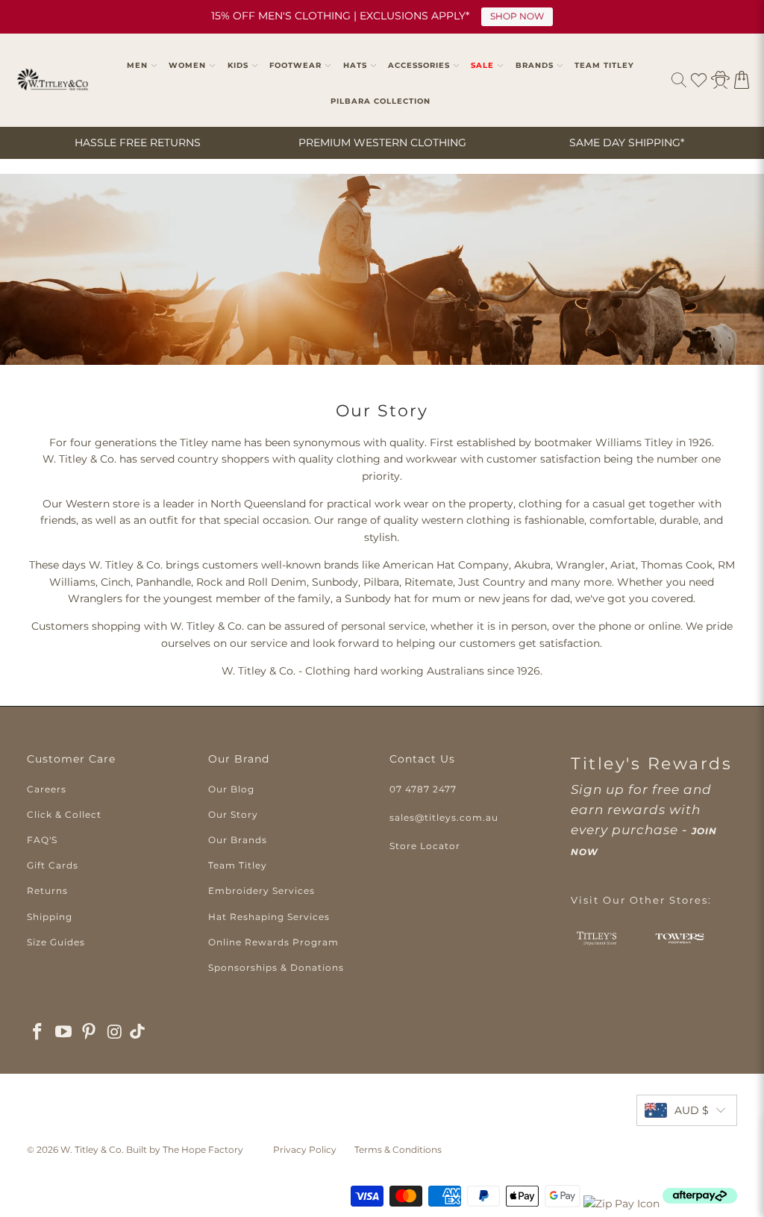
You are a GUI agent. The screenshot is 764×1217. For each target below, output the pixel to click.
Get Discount (528, 642)
